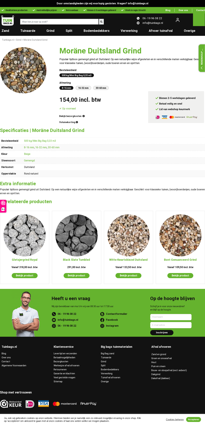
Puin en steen (158, 366)
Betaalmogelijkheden (64, 357)
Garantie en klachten (64, 373)
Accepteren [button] (193, 419)
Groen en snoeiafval (161, 358)
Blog (4, 353)
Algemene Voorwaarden (14, 365)
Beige (27, 153)
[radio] (76, 75)
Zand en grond (158, 354)
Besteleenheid (67, 70)
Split (69, 31)
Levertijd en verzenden (65, 353)
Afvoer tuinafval (161, 31)
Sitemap (58, 381)
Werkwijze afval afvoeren (66, 365)
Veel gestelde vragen (64, 377)
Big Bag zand (107, 353)
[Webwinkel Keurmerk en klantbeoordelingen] (11, 404)
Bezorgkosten (61, 361)
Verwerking (129, 31)
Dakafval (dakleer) (160, 378)
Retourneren (60, 369)
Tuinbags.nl (8, 40)
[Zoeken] (101, 22)
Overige (189, 31)
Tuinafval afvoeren (110, 377)
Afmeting (65, 82)
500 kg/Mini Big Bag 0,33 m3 (40, 140)
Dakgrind (155, 374)
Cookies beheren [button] (175, 419)
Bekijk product (24, 275)
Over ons (6, 357)
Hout (153, 362)
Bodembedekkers (97, 31)
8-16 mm (29, 147)
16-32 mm (41, 147)
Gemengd (29, 160)
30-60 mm (53, 147)
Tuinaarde (27, 31)
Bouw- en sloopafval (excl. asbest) (169, 370)
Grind (50, 31)
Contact (6, 361)
